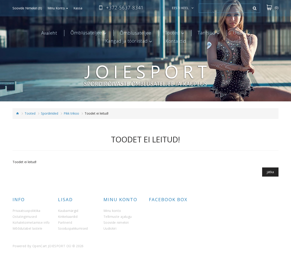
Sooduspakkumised (73, 228)
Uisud (239, 33)
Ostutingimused (25, 216)
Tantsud (206, 33)
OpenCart (39, 246)
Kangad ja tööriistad (126, 41)
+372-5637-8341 (125, 8)
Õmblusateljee (86, 33)
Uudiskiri (109, 228)
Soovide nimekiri (116, 222)
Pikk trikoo (71, 113)
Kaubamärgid (68, 210)
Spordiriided (49, 113)
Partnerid (65, 222)
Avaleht (49, 33)
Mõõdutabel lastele (27, 228)
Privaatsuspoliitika (26, 210)
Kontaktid (176, 41)
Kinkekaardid (68, 216)
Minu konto (112, 210)
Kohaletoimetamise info (31, 222)
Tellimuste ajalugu (117, 216)
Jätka (270, 172)
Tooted (172, 33)
